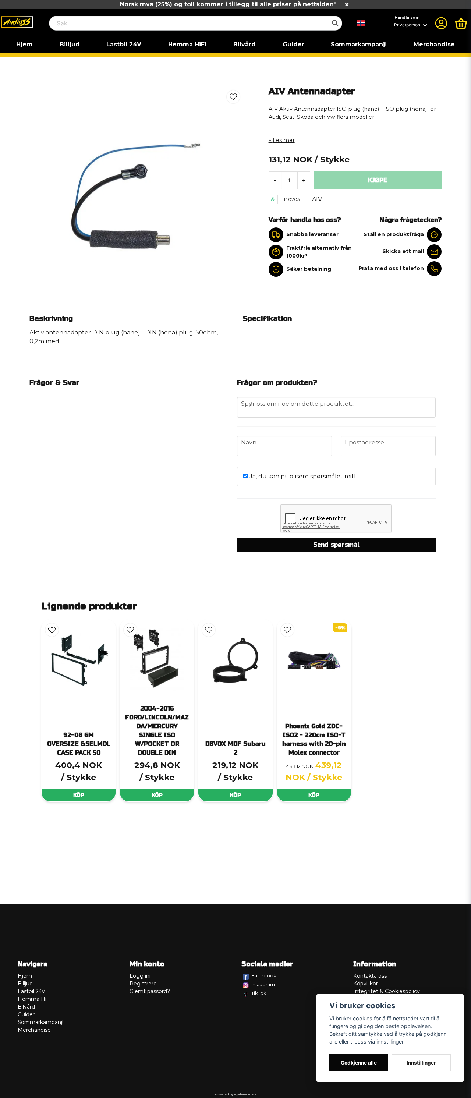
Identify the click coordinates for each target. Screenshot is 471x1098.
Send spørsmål (336, 544)
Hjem (24, 44)
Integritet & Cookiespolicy (386, 991)
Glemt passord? (150, 991)
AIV (317, 199)
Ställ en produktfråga (394, 234)
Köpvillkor (365, 983)
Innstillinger (421, 1063)
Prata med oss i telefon (391, 268)
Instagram (263, 984)
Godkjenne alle (359, 1063)
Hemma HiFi (187, 44)
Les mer (284, 140)
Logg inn (141, 976)
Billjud (70, 44)
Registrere (143, 983)
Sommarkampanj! (359, 44)
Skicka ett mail (403, 251)
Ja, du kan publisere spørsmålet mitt (302, 476)
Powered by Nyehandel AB (235, 1094)
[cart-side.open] (461, 23)
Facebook (263, 975)
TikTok (258, 993)
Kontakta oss (370, 976)
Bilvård (244, 44)
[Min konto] (441, 23)
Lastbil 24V (123, 44)
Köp (78, 795)
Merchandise (434, 44)
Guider (293, 44)
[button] (361, 23)
